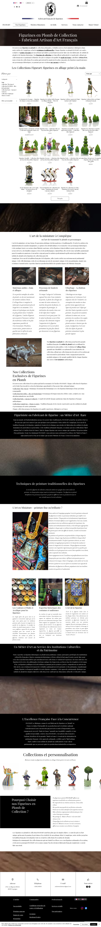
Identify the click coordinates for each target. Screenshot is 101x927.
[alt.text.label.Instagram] (19, 7)
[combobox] (93, 73)
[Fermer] (99, 924)
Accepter (93, 924)
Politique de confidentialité (14, 925)
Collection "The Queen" (8, 84)
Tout (3, 82)
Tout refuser (85, 924)
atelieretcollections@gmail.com (63, 886)
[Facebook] (17, 7)
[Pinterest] (14, 7)
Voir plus (60, 198)
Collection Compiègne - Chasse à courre (8, 94)
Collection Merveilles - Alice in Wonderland (27, 394)
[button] (86, 2)
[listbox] (30, 3)
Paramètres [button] (76, 924)
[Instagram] (89, 887)
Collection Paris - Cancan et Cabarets (9, 91)
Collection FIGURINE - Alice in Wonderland (9, 87)
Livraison (32, 914)
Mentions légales (34, 917)
